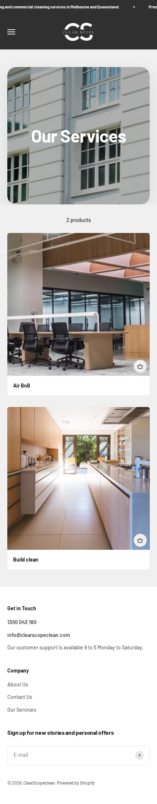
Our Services (21, 710)
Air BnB (21, 385)
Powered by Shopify (76, 782)
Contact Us (19, 697)
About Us (17, 684)
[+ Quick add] (140, 366)
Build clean (25, 559)
